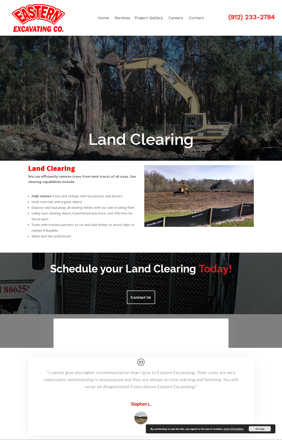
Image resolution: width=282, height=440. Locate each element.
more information (233, 429)
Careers (175, 17)
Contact (196, 17)
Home (103, 17)
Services (122, 17)
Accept (259, 429)
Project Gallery (149, 17)
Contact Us (140, 297)
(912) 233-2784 (251, 17)
